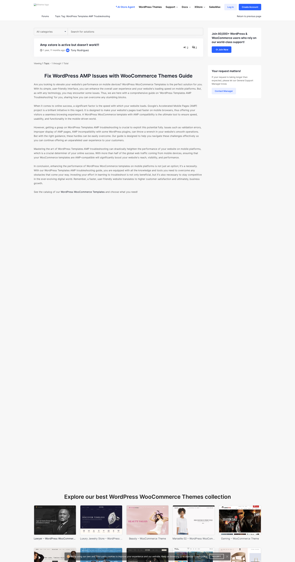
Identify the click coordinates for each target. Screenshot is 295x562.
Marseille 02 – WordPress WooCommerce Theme (194, 538)
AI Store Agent (126, 6)
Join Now (223, 49)
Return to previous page (249, 16)
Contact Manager (224, 91)
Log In (230, 7)
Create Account (250, 7)
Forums (45, 16)
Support (170, 6)
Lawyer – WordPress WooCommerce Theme (55, 538)
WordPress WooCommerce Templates (83, 191)
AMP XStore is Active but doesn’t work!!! (69, 45)
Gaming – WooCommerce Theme (240, 538)
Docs (185, 6)
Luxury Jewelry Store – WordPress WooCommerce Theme (101, 538)
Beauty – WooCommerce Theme (147, 538)
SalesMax (214, 6)
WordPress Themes (150, 6)
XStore (199, 6)
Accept (216, 556)
